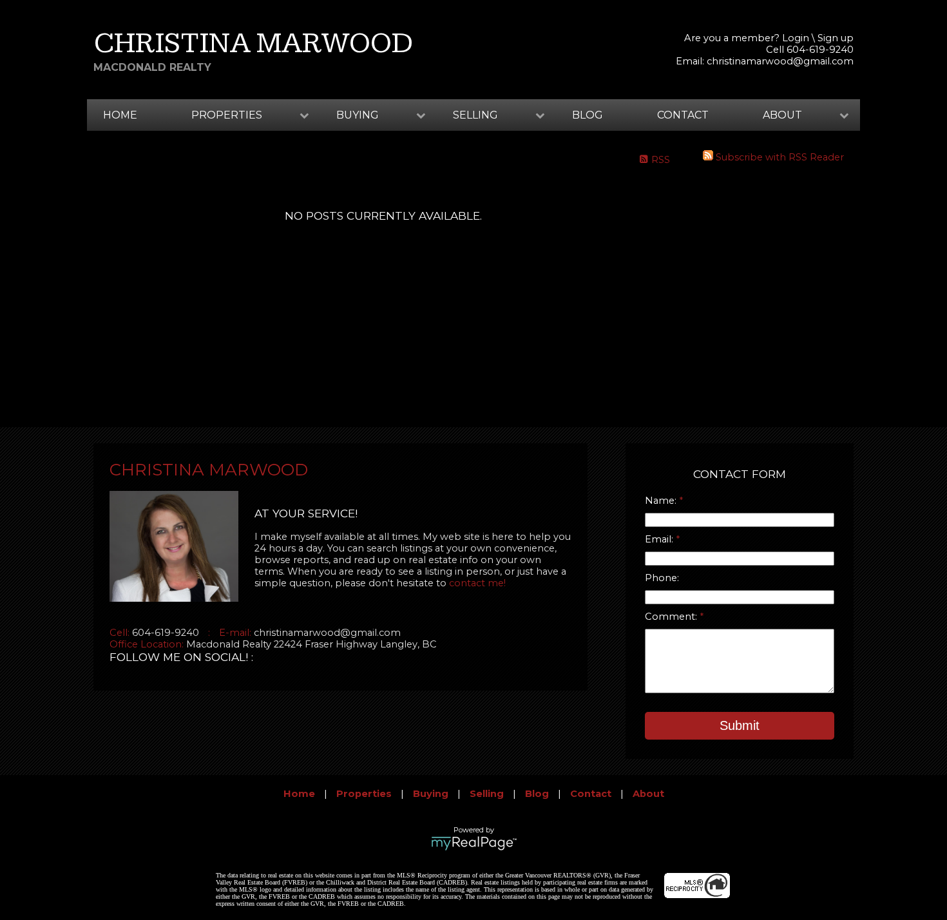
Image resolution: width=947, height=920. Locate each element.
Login (795, 38)
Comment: (672, 616)
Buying (430, 794)
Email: (660, 539)
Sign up (836, 38)
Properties (364, 794)
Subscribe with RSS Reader (778, 157)
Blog (587, 115)
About (648, 794)
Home (120, 115)
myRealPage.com (473, 843)
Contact (683, 115)
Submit (740, 725)
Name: (662, 500)
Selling (487, 794)
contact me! (477, 583)
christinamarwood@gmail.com (780, 61)
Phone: (662, 578)
